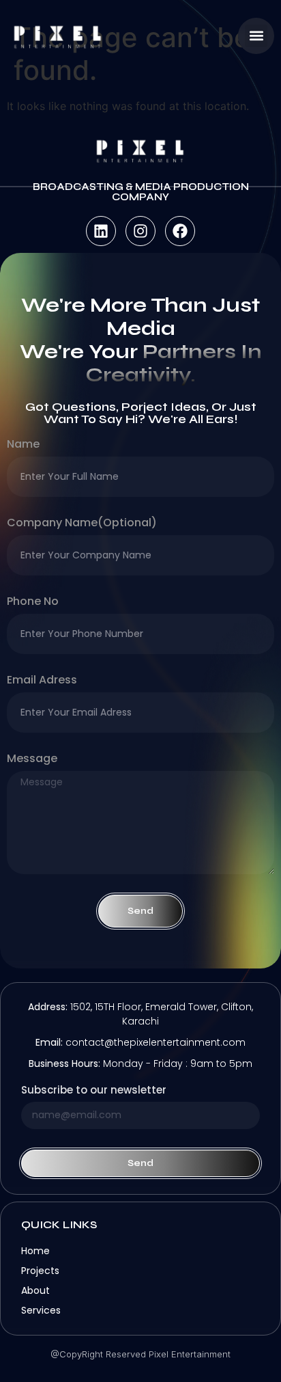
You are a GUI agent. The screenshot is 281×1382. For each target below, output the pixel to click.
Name (23, 445)
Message (32, 759)
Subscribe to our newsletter (93, 1091)
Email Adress (42, 681)
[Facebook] (180, 231)
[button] (256, 36)
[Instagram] (140, 231)
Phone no (33, 602)
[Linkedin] (101, 231)
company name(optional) (82, 523)
